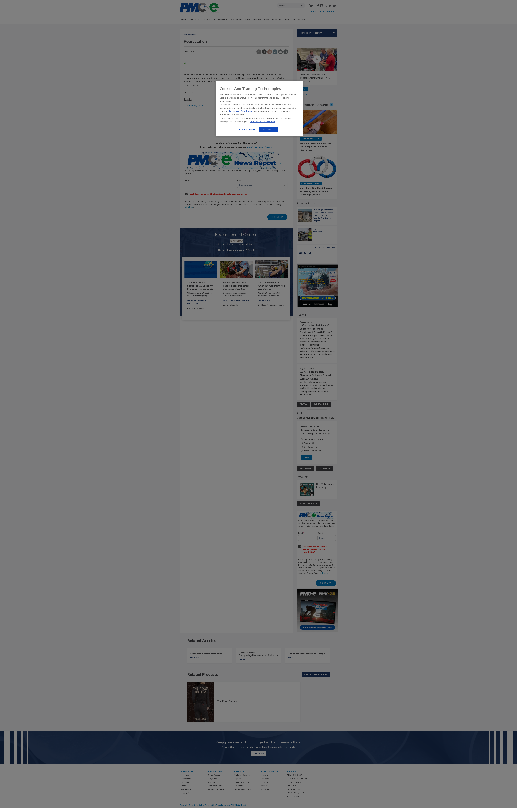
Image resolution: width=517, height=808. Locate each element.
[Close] (299, 84)
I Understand (268, 129)
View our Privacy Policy (262, 121)
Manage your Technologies (245, 129)
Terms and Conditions (240, 111)
